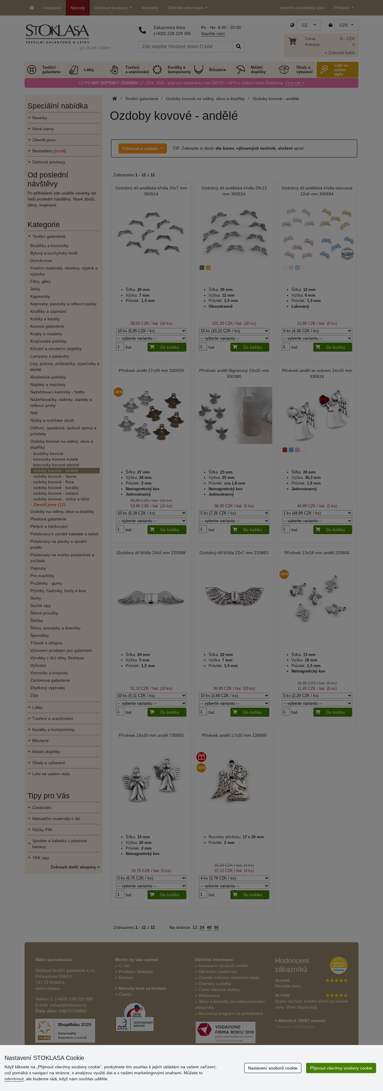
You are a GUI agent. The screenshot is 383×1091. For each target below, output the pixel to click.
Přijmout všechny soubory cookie (341, 1068)
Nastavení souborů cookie (272, 1068)
